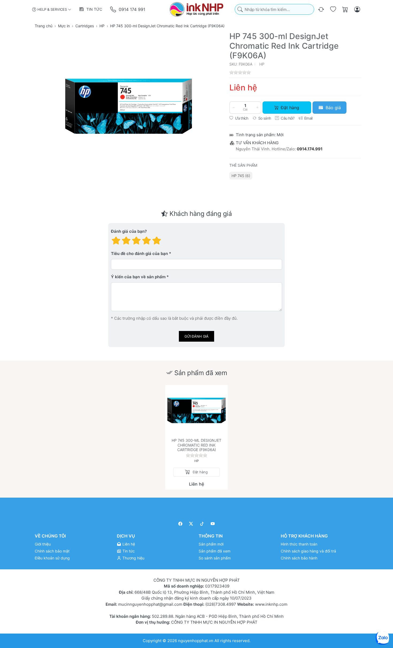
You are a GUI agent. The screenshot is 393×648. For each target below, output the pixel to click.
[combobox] (274, 9)
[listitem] (128, 106)
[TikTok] (201, 523)
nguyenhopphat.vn (195, 640)
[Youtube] (212, 523)
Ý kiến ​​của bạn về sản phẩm (138, 277)
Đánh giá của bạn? (129, 231)
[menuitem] (240, 176)
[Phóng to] (128, 106)
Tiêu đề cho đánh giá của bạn (139, 253)
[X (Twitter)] (191, 523)
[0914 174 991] (113, 9)
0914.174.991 (309, 148)
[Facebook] (180, 523)
